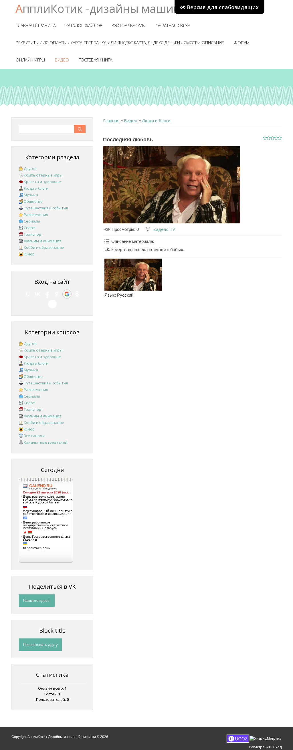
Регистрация (260, 747)
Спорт (29, 227)
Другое (30, 168)
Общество (33, 201)
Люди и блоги (156, 120)
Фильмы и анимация (42, 240)
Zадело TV (164, 229)
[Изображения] (133, 275)
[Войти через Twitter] (52, 304)
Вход (277, 747)
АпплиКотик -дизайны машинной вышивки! (137, 8)
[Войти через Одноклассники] (77, 294)
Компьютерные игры (43, 175)
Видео (130, 120)
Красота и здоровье (42, 181)
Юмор (29, 254)
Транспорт (33, 234)
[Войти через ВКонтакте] (37, 294)
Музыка (31, 194)
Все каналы (34, 435)
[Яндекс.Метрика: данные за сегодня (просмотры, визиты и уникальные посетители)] (266, 738)
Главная (111, 120)
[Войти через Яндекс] (57, 294)
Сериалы (32, 221)
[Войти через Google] (67, 294)
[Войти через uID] (27, 294)
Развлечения (36, 214)
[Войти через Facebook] (47, 294)
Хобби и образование (44, 247)
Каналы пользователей (45, 442)
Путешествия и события (46, 208)
